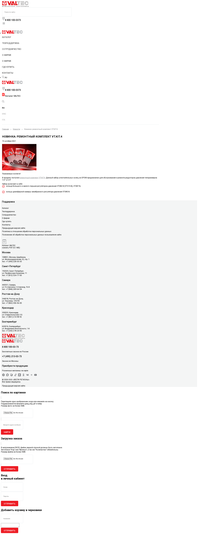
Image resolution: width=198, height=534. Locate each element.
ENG (4, 114)
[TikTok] (15, 376)
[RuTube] (19, 376)
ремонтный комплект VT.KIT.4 (32, 178)
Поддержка (8, 201)
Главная (5, 129)
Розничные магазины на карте (15, 371)
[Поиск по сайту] (3, 77)
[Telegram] (3, 376)
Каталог (6, 37)
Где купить (8, 67)
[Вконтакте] (27, 376)
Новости (16, 129)
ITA (3, 120)
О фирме (6, 55)
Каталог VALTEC (13, 96)
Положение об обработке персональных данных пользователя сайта (31, 235)
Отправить (9, 469)
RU (6, 77)
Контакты (7, 73)
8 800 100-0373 (13, 20)
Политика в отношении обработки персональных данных (26, 231)
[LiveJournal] (11, 376)
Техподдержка (10, 43)
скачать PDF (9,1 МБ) (11, 248)
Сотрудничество (11, 49)
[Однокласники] (23, 376)
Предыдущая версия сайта (13, 228)
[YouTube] (35, 376)
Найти (7, 432)
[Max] (7, 376)
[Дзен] (31, 376)
